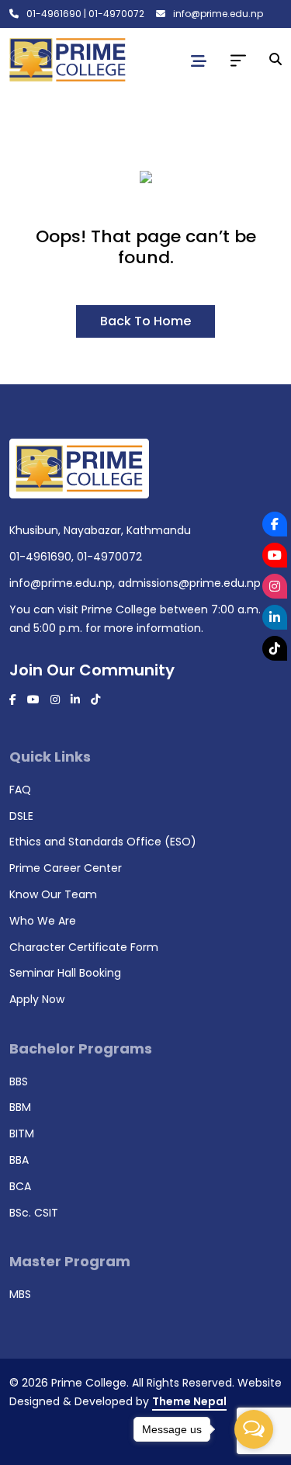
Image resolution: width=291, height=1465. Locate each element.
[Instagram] (274, 586)
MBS (20, 1294)
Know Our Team (53, 894)
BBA (19, 1160)
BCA (20, 1186)
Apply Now (36, 999)
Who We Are (42, 921)
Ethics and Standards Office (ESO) (102, 841)
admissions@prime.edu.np (189, 583)
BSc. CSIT (33, 1212)
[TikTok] (274, 648)
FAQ (20, 789)
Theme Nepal (189, 1401)
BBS (18, 1081)
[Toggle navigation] (198, 61)
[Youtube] (274, 555)
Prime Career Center (65, 868)
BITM (21, 1133)
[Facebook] (274, 524)
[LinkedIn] (274, 617)
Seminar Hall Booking (65, 973)
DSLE (21, 816)
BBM (20, 1107)
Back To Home (145, 321)
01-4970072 (116, 13)
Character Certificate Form (83, 947)
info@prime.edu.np (218, 13)
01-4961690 (53, 13)
